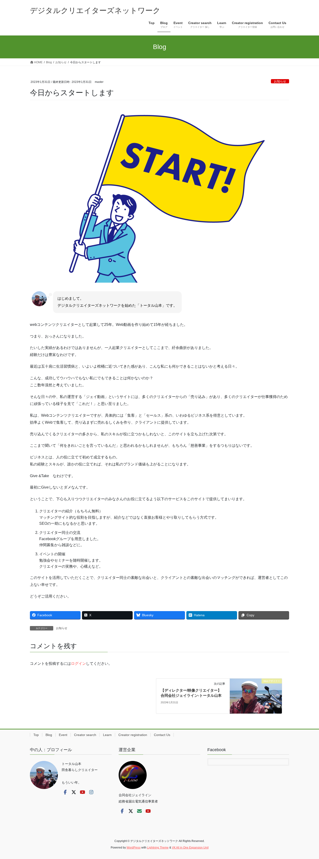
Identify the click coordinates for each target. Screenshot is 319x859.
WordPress (134, 847)
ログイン (78, 663)
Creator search (85, 735)
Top (36, 735)
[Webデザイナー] (256, 696)
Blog (49, 735)
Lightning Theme (158, 847)
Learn (107, 735)
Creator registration (132, 735)
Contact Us (162, 735)
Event (63, 735)
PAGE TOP (307, 829)
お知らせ (280, 81)
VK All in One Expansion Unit (190, 847)
